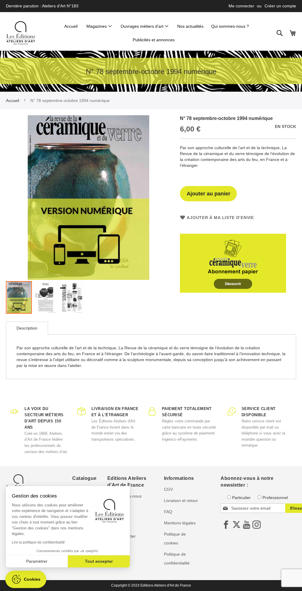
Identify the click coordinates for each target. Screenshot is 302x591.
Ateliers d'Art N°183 (60, 6)
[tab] (27, 328)
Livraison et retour (181, 500)
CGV (168, 489)
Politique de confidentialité (177, 558)
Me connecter (241, 6)
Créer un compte (280, 6)
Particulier (241, 497)
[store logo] (20, 33)
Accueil (12, 100)
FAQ (168, 511)
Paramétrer (36, 561)
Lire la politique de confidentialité (38, 542)
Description (27, 328)
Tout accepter (99, 561)
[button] (45, 297)
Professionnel (275, 497)
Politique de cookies (175, 538)
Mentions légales (180, 523)
